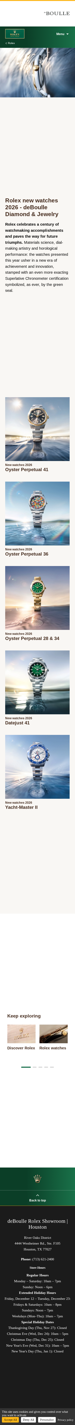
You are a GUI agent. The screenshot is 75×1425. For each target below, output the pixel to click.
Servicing (14, 112)
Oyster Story (17, 125)
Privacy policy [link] (65, 1420)
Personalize (47, 1419)
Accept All (10, 1419)
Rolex (11, 43)
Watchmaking (18, 98)
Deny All (28, 1419)
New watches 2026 (18, 465)
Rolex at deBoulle (22, 138)
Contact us (16, 152)
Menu (60, 34)
